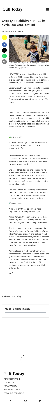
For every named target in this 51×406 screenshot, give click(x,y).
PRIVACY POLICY (10, 386)
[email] (4, 61)
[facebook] (4, 44)
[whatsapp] (4, 56)
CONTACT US (9, 382)
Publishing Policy (12, 389)
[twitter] (4, 50)
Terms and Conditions (14, 393)
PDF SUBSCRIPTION (12, 379)
